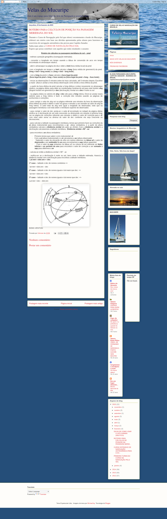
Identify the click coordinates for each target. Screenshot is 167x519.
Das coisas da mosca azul (114, 289)
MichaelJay (91, 503)
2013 (114, 473)
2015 (114, 404)
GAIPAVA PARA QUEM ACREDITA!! (114, 307)
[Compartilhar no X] (63, 233)
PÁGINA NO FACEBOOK (119, 66)
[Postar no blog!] (61, 233)
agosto (117, 416)
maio (116, 419)
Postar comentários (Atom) (69, 309)
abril (116, 423)
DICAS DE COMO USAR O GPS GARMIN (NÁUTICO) (122, 433)
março (116, 426)
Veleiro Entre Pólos (114, 339)
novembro (118, 407)
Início (112, 55)
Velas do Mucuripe (48, 9)
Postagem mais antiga (94, 303)
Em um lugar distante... (114, 383)
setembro (118, 413)
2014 (114, 469)
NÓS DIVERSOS (116, 63)
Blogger (107, 503)
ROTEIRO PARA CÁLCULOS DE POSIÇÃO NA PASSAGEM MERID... (122, 441)
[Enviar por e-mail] (59, 233)
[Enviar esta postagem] (54, 233)
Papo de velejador (114, 319)
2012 (114, 476)
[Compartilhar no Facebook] (65, 233)
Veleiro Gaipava (113, 302)
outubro (117, 410)
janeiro (117, 465)
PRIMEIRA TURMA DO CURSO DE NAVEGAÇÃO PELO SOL (122, 459)
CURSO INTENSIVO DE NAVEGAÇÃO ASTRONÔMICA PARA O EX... (123, 450)
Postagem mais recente (38, 303)
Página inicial (66, 303)
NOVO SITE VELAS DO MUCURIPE (123, 59)
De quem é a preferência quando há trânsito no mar (114, 326)
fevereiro (117, 429)
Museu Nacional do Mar (114, 388)
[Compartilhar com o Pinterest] (67, 233)
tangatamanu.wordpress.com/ (115, 366)
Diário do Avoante (113, 284)
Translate (43, 494)
